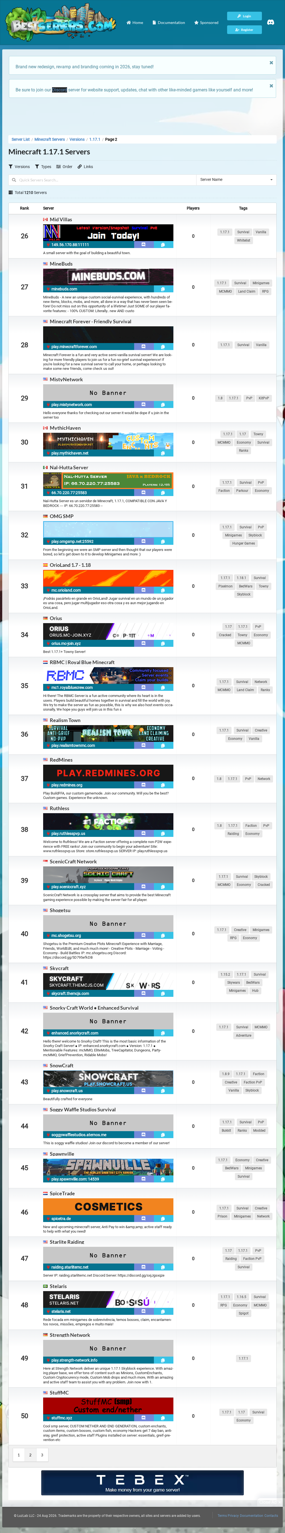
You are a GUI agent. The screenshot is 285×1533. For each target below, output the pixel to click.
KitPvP (264, 398)
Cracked (225, 635)
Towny (258, 434)
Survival (243, 232)
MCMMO (225, 291)
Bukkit (226, 1131)
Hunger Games (243, 543)
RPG (265, 291)
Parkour (242, 491)
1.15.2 (225, 974)
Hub (255, 991)
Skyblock (255, 535)
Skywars (233, 983)
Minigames (261, 283)
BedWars (245, 586)
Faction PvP (253, 1082)
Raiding (233, 834)
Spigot (244, 1313)
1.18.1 (241, 578)
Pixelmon (225, 586)
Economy (244, 442)
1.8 (220, 398)
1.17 (242, 434)
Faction (224, 491)
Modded (259, 1131)
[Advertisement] (142, 114)
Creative (261, 730)
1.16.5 (241, 1297)
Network (261, 682)
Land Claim (246, 291)
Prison (222, 1216)
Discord (59, 90)
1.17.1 (225, 232)
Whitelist (243, 240)
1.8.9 (226, 1074)
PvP (249, 398)
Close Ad (268, 1502)
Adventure (243, 1036)
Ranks (243, 451)
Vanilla (261, 232)
